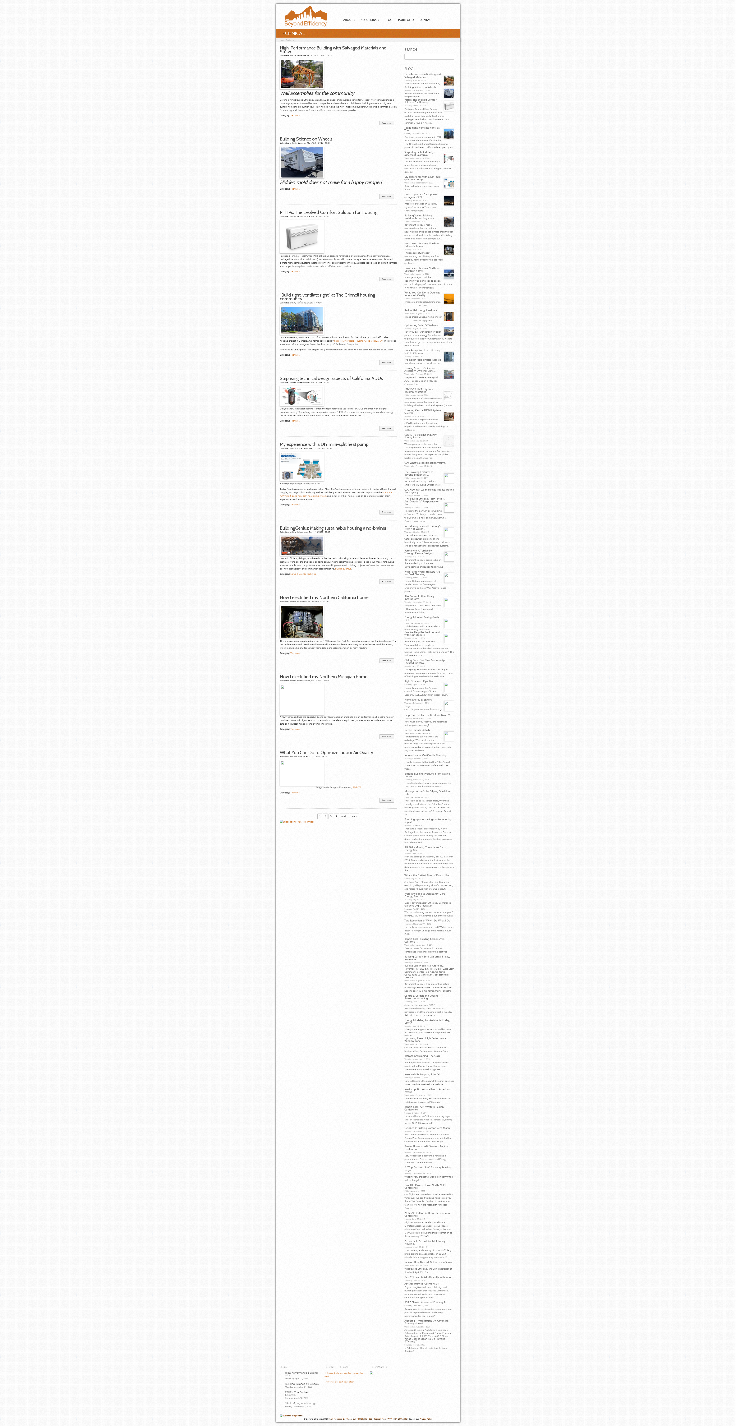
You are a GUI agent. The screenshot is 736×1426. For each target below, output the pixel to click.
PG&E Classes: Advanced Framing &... (426, 1302)
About (349, 20)
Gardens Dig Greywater (418, 905)
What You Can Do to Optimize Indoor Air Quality (326, 752)
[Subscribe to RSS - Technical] (297, 822)
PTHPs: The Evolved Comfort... (297, 1393)
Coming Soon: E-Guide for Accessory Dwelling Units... (420, 369)
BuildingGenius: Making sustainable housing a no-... (420, 217)
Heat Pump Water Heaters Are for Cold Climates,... (422, 573)
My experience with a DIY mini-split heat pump (324, 444)
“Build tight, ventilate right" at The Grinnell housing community (327, 297)
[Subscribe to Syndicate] (291, 1415)
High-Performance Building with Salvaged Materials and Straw (333, 49)
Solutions (370, 20)
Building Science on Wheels (306, 139)
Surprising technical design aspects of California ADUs (332, 378)
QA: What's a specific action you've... (425, 463)
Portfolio (406, 20)
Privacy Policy (426, 1418)
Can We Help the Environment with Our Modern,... (422, 633)
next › (344, 816)
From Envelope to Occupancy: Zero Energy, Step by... (424, 895)
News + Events (298, 573)
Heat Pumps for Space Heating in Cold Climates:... (422, 352)
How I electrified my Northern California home (324, 597)
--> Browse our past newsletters (339, 1381)
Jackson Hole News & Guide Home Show (428, 1262)
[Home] (302, 26)
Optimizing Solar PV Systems (421, 325)
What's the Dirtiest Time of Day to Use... (427, 875)
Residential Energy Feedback (420, 310)
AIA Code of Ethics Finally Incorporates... (419, 597)
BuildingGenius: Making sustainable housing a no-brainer (333, 528)
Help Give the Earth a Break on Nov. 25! (428, 715)
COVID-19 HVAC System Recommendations (418, 390)
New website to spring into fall (422, 1074)
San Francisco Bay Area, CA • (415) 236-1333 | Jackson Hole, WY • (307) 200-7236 (368, 1418)
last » (354, 816)
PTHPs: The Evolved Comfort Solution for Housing (328, 212)
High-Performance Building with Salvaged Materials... (423, 76)
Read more (388, 123)
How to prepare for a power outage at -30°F (421, 196)
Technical (295, 115)
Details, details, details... (418, 730)
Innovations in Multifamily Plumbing (425, 755)
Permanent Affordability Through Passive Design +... (420, 552)
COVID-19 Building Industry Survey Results (420, 436)
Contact (426, 20)
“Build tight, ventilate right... (302, 1403)
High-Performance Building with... (301, 1374)
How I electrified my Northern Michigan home (323, 676)
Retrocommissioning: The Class (422, 1056)
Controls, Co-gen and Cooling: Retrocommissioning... (421, 997)
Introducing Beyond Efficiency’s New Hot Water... (422, 527)
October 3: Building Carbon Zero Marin (427, 1128)
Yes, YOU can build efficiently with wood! (428, 1277)
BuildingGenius (343, 568)
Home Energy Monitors (418, 700)
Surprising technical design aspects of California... (419, 153)
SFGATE (356, 787)
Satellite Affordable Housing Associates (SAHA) (358, 340)
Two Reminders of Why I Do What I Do (427, 920)
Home (281, 40)
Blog (388, 20)
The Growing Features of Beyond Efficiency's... (418, 473)
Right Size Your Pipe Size (418, 681)
